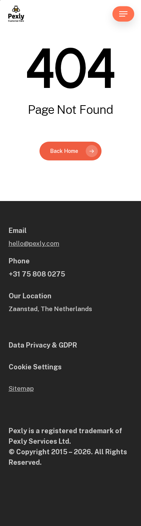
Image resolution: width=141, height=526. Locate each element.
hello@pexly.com (34, 243)
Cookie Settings (35, 367)
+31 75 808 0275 (37, 274)
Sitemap (21, 388)
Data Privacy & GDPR (43, 345)
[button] (123, 14)
